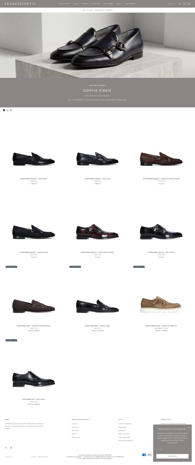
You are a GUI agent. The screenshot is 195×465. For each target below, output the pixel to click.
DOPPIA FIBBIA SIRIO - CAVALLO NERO (97, 326)
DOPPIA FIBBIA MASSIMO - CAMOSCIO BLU (33, 252)
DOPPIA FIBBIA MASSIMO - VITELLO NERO (33, 179)
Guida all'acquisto (125, 424)
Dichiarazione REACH (125, 441)
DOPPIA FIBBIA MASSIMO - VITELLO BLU (97, 179)
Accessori (96, 4)
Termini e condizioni (99, 455)
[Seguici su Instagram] (11, 448)
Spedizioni (122, 430)
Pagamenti (122, 427)
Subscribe (172, 456)
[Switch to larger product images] (4, 110)
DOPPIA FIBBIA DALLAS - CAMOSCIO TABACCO (161, 326)
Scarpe (85, 4)
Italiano (170, 4)
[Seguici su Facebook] (6, 448)
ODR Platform (108, 455)
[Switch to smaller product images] (7, 110)
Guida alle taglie (124, 437)
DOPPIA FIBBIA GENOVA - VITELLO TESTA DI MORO (97, 252)
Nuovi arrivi (64, 4)
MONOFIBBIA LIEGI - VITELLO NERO (33, 399)
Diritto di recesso (124, 434)
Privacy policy (81, 455)
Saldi (76, 4)
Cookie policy (89, 455)
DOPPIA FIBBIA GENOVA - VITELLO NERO (161, 252)
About (119, 4)
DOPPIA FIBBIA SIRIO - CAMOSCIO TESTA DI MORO (34, 326)
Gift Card (109, 4)
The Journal (131, 4)
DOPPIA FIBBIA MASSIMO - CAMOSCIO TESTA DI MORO (161, 179)
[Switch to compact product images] (11, 110)
